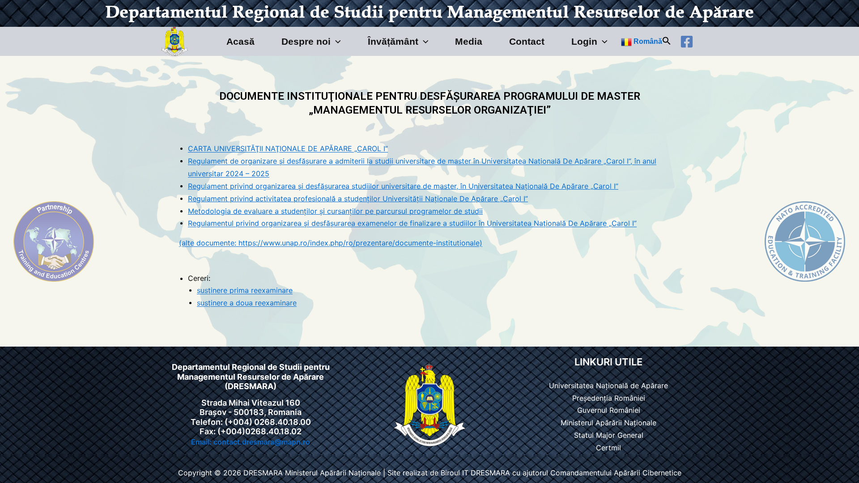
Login (584, 41)
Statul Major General (608, 435)
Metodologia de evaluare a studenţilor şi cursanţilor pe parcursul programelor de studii (335, 211)
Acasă (240, 41)
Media (468, 41)
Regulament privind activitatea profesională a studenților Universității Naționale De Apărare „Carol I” (358, 198)
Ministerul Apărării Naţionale (608, 423)
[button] (336, 41)
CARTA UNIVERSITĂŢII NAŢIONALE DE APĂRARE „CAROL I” (288, 148)
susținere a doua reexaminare (247, 303)
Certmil (608, 447)
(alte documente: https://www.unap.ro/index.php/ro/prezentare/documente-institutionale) (330, 243)
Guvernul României (608, 410)
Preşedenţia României (608, 398)
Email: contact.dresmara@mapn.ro (250, 441)
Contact (526, 41)
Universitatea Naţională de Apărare (608, 385)
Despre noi (306, 41)
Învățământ (393, 41)
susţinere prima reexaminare (245, 290)
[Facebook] (686, 41)
